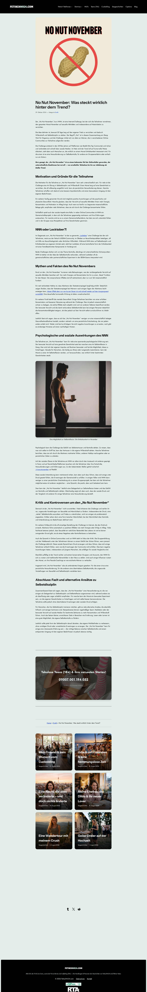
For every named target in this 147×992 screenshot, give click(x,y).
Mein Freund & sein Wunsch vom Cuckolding (52, 757)
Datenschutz (80, 979)
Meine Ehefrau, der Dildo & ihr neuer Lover (91, 796)
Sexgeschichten (43, 766)
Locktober (83, 235)
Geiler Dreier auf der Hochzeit (92, 838)
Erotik (56, 112)
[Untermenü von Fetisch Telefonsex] (71, 6)
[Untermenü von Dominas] (81, 6)
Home (49, 723)
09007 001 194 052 (73, 679)
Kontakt (89, 979)
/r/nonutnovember (42, 469)
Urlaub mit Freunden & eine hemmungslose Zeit (92, 757)
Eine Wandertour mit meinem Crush (53, 838)
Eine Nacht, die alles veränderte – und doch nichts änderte (53, 796)
